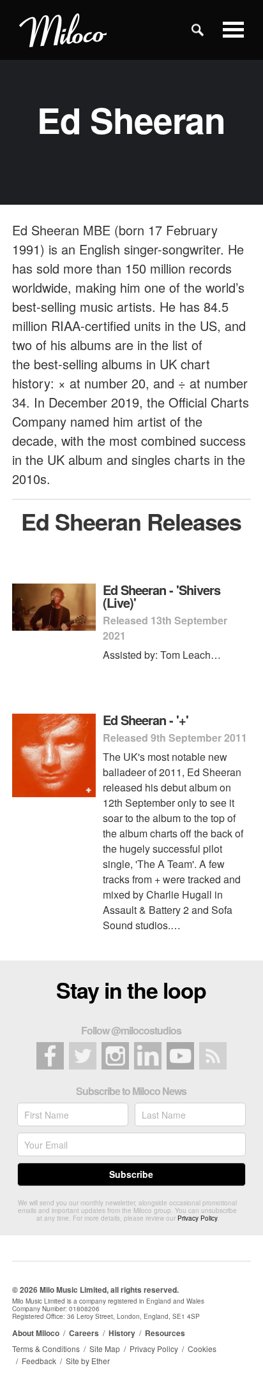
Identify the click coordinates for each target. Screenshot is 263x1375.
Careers (84, 1333)
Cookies (202, 1348)
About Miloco (35, 1333)
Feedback (39, 1360)
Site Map (104, 1348)
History (122, 1333)
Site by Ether (88, 1360)
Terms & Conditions (46, 1348)
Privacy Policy (197, 1218)
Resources (165, 1333)
